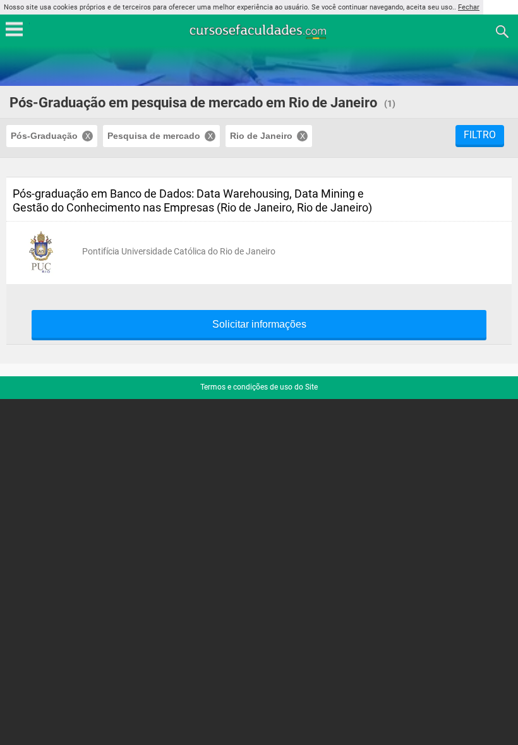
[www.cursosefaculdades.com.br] (259, 30)
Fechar (468, 7)
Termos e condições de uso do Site (259, 387)
